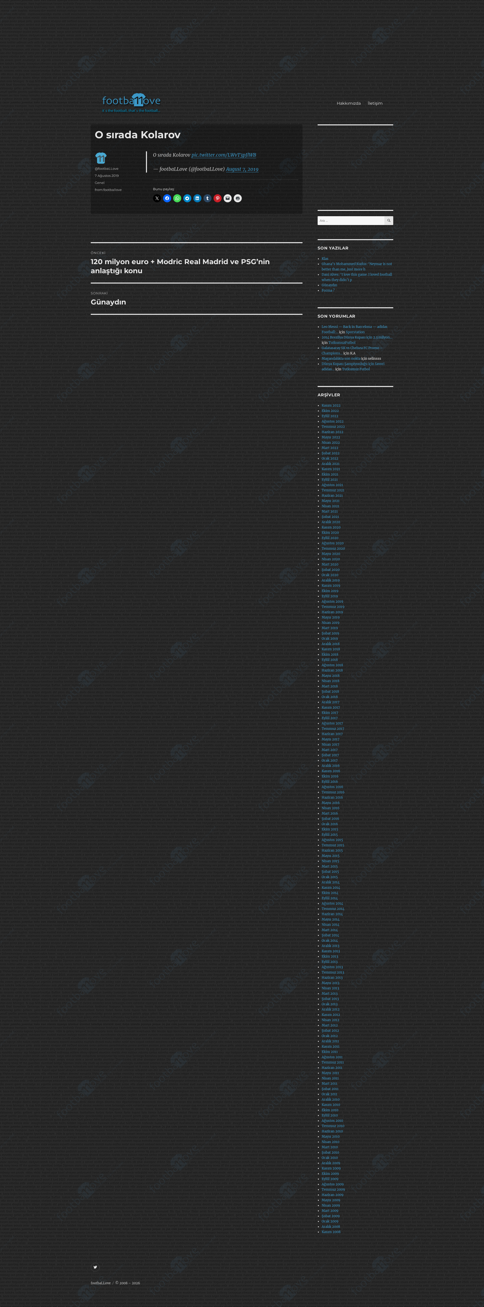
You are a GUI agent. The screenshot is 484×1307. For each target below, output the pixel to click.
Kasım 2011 (331, 1046)
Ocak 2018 (330, 697)
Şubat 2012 (330, 1030)
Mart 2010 (330, 1147)
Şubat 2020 (331, 570)
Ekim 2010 (330, 1110)
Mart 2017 (330, 750)
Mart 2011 (329, 1083)
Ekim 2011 (330, 1052)
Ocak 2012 (330, 1036)
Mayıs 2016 (331, 803)
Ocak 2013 (330, 1004)
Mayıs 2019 (331, 617)
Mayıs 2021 (331, 501)
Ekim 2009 (330, 1174)
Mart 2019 (330, 628)
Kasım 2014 (331, 887)
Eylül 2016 (330, 782)
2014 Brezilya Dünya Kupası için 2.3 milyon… (357, 337)
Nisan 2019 (331, 623)
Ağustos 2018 (332, 665)
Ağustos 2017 (332, 723)
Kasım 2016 (331, 771)
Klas (325, 259)
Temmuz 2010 (333, 1126)
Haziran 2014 (332, 914)
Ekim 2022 (330, 411)
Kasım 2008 (331, 1232)
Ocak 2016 (330, 824)
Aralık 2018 (331, 644)
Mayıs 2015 (331, 856)
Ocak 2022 (330, 458)
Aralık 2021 (331, 464)
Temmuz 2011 (333, 1062)
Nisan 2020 (331, 559)
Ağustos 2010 (332, 1121)
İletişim (375, 103)
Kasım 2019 (331, 585)
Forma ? (328, 290)
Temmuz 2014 (333, 909)
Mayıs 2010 (331, 1136)
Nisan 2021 (330, 506)
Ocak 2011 (329, 1094)
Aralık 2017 (331, 702)
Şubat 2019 (330, 633)
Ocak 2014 (330, 940)
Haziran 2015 (332, 850)
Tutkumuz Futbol (356, 369)
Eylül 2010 (330, 1115)
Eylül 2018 (330, 660)
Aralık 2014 (331, 882)
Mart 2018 (330, 686)
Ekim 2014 (330, 893)
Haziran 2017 (332, 734)
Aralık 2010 (331, 1099)
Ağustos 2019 (332, 601)
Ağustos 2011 (332, 1057)
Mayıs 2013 (330, 983)
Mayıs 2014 (331, 919)
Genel (100, 183)
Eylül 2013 (330, 962)
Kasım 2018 (331, 649)
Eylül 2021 (330, 480)
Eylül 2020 (330, 538)
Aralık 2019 (331, 580)
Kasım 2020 (331, 527)
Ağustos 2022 (333, 421)
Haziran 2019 (332, 612)
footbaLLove (101, 1283)
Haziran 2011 (332, 1068)
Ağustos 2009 (333, 1184)
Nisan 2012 (330, 1020)
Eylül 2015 (330, 834)
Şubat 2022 (331, 453)
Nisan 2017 (330, 744)
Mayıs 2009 (331, 1200)
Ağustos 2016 (332, 787)
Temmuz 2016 (333, 792)
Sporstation (355, 332)
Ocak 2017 (330, 760)
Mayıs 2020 (331, 554)
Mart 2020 (330, 564)
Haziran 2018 (332, 670)
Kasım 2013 (331, 951)
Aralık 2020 (331, 522)
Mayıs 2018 (331, 676)
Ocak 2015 (330, 877)
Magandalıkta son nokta (341, 358)
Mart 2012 (330, 1025)
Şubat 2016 (330, 819)
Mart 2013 (330, 993)
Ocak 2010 (330, 1158)
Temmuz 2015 (333, 845)
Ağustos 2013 (332, 967)
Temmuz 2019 (333, 607)
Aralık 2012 (331, 1009)
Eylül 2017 (330, 718)
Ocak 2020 (330, 575)
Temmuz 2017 (333, 729)
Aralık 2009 (331, 1163)
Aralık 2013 (330, 946)
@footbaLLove (106, 168)
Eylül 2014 (330, 898)
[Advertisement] (243, 49)
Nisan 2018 (330, 681)
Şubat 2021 (330, 517)
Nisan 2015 (330, 861)
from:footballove (108, 190)
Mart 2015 (330, 866)
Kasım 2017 (331, 707)
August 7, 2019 (242, 169)
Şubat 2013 (330, 999)
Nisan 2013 (330, 988)
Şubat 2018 (330, 691)
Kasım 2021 (331, 469)
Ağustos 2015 (332, 840)
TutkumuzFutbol (341, 343)
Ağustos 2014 (332, 903)
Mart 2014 (330, 930)
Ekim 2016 (330, 776)
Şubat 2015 (330, 872)
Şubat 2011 (330, 1089)
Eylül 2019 (330, 596)
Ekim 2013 (330, 956)
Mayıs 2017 (331, 739)
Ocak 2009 (330, 1221)
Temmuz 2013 (333, 972)
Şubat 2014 (330, 935)
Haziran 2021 (332, 495)
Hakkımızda (349, 103)
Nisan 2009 (331, 1205)
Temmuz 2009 (333, 1189)
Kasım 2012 (331, 1015)
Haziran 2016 (332, 797)
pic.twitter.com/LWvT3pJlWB (224, 155)
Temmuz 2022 (333, 427)
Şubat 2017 (330, 755)
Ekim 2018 (330, 654)
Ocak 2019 (330, 638)
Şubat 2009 (331, 1216)
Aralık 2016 (331, 766)
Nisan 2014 (330, 925)
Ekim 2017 (330, 713)
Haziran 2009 (333, 1195)
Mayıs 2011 (330, 1073)
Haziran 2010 (332, 1131)
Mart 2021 (330, 511)
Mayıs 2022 (331, 437)
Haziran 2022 (332, 432)
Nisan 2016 (331, 808)
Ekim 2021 (330, 474)
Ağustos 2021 (332, 485)
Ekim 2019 (330, 591)
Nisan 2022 (331, 442)
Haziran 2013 (332, 978)
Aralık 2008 (331, 1227)
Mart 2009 (330, 1211)
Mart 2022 (330, 448)
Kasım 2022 (331, 405)
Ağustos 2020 (333, 543)
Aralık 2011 (330, 1041)
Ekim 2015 (330, 829)
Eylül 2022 (330, 416)
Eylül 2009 (330, 1179)
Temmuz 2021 (333, 490)
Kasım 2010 (331, 1105)
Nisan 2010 (330, 1142)
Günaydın (329, 285)
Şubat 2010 (330, 1152)
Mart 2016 (330, 813)
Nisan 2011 (330, 1078)
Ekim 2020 (330, 533)
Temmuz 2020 (333, 548)
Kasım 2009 (331, 1168)
